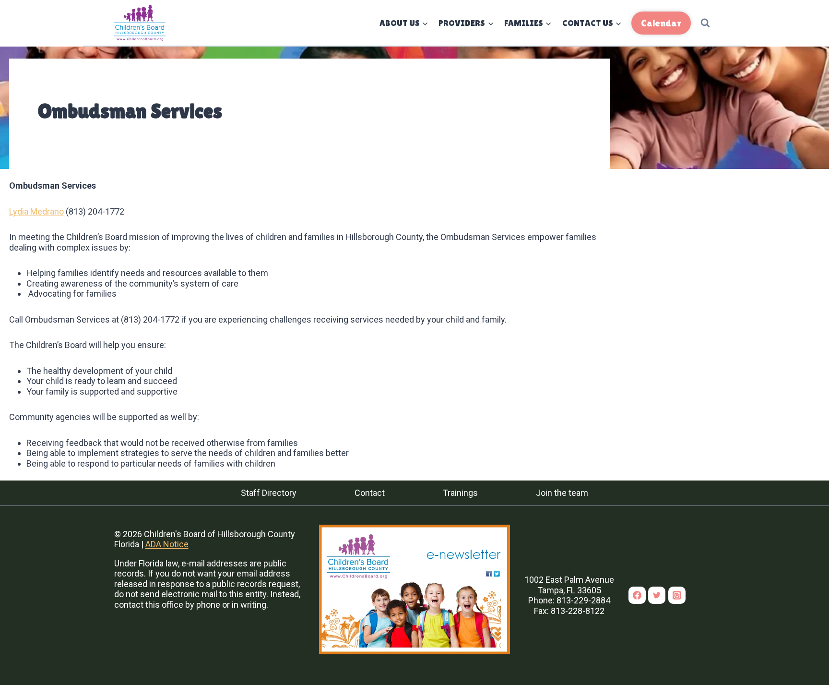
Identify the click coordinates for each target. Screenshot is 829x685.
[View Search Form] (705, 23)
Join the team (562, 493)
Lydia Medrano (36, 211)
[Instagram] (677, 595)
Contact (370, 493)
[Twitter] (656, 595)
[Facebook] (637, 595)
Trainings (460, 493)
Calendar (661, 23)
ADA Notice (167, 544)
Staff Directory (268, 493)
